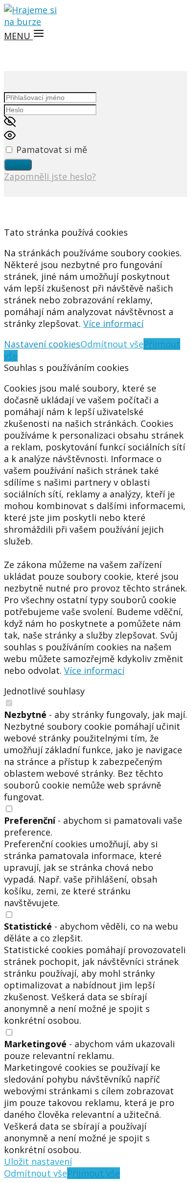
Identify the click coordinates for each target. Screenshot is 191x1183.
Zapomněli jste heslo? (50, 176)
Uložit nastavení (38, 1161)
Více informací (113, 323)
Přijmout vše (93, 1173)
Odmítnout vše (111, 344)
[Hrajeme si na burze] (33, 21)
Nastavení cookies (42, 344)
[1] (18, 165)
